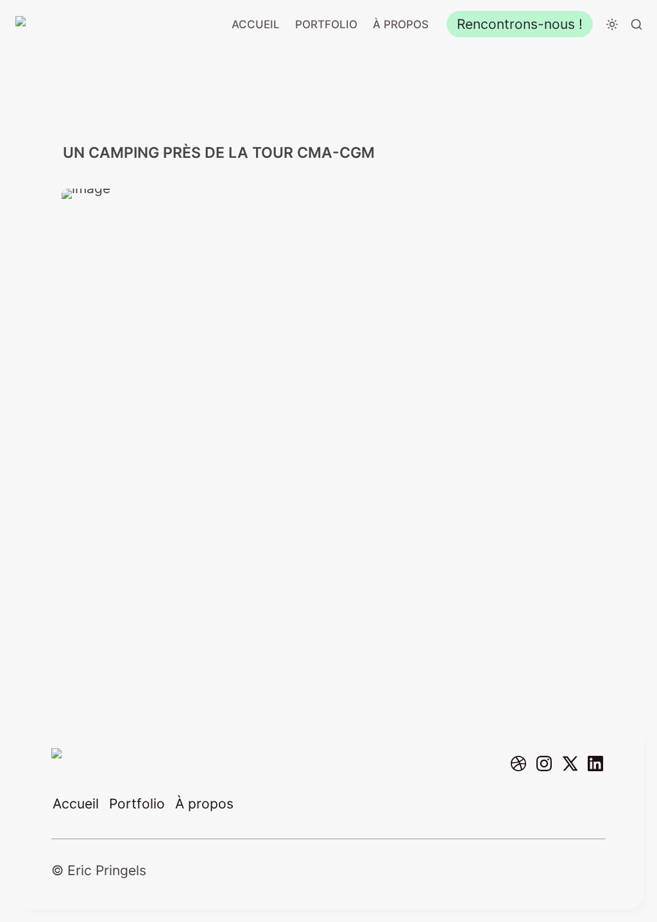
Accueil (256, 24)
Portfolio (326, 24)
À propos (401, 24)
